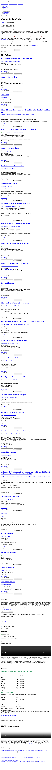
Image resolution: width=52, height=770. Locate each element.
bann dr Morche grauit (9, 552)
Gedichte (4, 513)
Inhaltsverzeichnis (13, 4)
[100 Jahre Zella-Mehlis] (6, 79)
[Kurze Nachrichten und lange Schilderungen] (11, 433)
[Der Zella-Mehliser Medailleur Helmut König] (11, 61)
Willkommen (6, 6)
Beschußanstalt (8, 269)
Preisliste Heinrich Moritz (10, 496)
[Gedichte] (3, 516)
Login (27, 761)
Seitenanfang (9, 760)
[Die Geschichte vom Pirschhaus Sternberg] (10, 226)
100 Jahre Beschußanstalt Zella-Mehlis (14, 263)
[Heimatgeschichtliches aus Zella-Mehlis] (10, 379)
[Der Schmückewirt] (5, 536)
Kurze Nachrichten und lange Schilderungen (16, 431)
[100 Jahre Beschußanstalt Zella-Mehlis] (9, 266)
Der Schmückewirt (7, 533)
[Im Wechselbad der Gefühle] (7, 360)
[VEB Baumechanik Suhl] (6, 186)
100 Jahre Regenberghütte (10, 148)
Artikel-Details (4, 71)
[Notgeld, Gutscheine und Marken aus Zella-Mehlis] (12, 132)
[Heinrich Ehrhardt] (5, 285)
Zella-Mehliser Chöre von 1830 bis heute (15, 303)
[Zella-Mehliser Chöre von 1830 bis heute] (10, 305)
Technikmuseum (6, 8)
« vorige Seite (4, 760)
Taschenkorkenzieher (8, 582)
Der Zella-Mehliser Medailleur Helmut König (16, 58)
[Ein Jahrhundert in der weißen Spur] (9, 397)
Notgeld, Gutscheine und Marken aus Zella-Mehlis (18, 129)
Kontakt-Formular (4, 4)
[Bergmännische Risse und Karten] (8, 415)
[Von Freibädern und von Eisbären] (8, 168)
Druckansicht (20, 4)
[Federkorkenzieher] (5, 570)
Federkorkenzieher (7, 567)
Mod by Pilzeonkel (41, 761)
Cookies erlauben (9, 616)
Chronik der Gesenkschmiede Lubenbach (15, 243)
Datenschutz (8, 761)
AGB (4, 621)
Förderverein (6, 13)
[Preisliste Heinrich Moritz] (7, 499)
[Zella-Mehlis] (4, 97)
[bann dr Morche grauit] (6, 555)
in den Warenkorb (18, 74)
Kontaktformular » (35, 45)
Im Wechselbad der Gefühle (10, 358)
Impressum (3, 761)
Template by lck (32, 761)
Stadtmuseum (6, 7)
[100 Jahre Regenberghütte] (7, 151)
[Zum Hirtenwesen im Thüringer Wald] (9, 343)
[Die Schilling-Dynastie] (6, 455)
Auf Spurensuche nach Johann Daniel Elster (16, 203)
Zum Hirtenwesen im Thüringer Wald (14, 340)
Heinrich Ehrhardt (7, 283)
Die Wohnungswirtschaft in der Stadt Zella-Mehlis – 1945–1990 (22, 321)
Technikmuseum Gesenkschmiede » (8, 745)
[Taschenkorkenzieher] (6, 584)
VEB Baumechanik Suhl (9, 183)
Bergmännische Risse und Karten (12, 412)
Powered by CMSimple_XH (18, 761)
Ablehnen (3, 616)
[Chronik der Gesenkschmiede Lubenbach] (10, 246)
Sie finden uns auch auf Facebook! (8, 715)
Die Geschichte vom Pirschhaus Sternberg (15, 223)
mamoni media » (30, 743)
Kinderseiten (6, 12)
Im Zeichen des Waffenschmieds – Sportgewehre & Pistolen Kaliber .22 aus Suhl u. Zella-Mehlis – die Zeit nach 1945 (25, 473)
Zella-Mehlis (5, 95)
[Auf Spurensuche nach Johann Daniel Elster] (11, 206)
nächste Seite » (16, 760)
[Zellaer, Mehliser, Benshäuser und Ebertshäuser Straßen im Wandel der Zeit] (17, 114)
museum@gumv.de (5, 39)
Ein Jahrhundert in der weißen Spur (13, 394)
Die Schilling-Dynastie (8, 452)
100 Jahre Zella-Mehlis (9, 77)
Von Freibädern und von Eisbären (12, 166)
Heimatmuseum (6, 9)
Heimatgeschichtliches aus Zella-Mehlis (14, 377)
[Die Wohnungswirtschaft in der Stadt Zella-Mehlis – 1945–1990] (15, 324)
